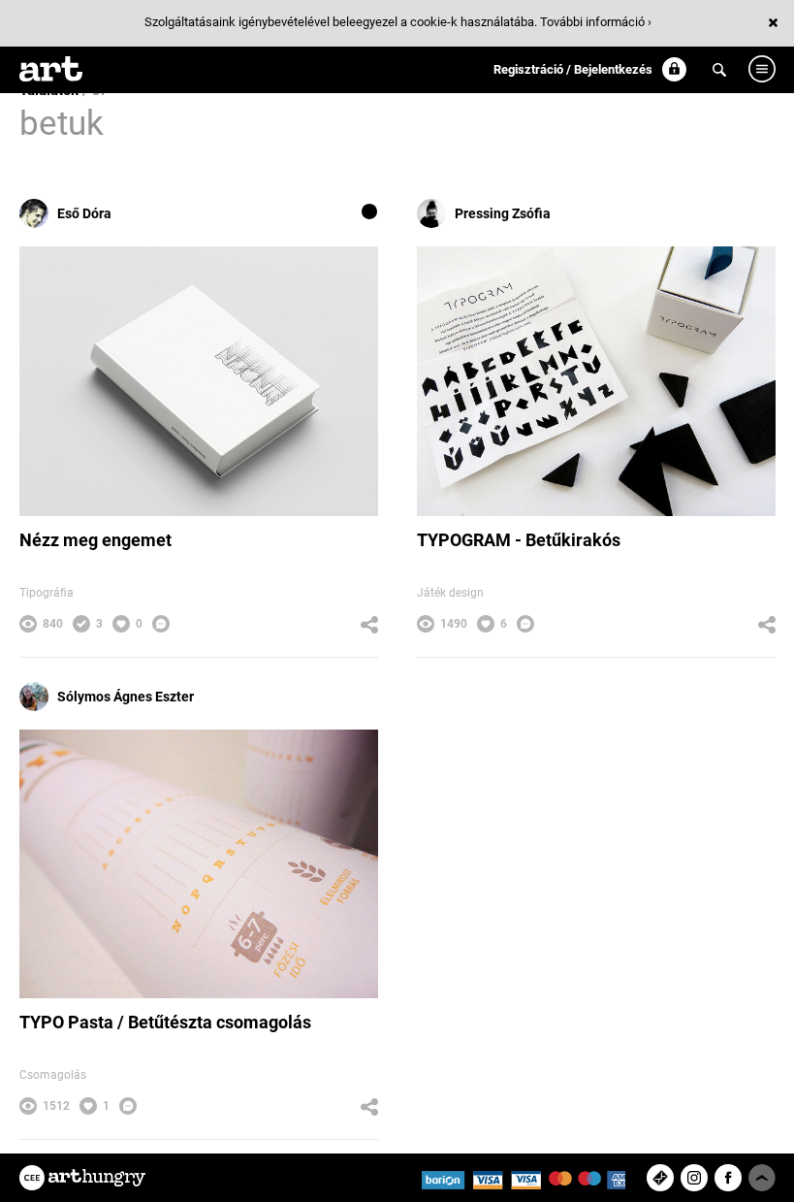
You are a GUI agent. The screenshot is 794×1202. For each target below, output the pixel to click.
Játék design (450, 593)
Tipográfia (46, 593)
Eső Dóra (84, 213)
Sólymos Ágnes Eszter (125, 696)
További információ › (595, 22)
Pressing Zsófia (503, 213)
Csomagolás (52, 1075)
